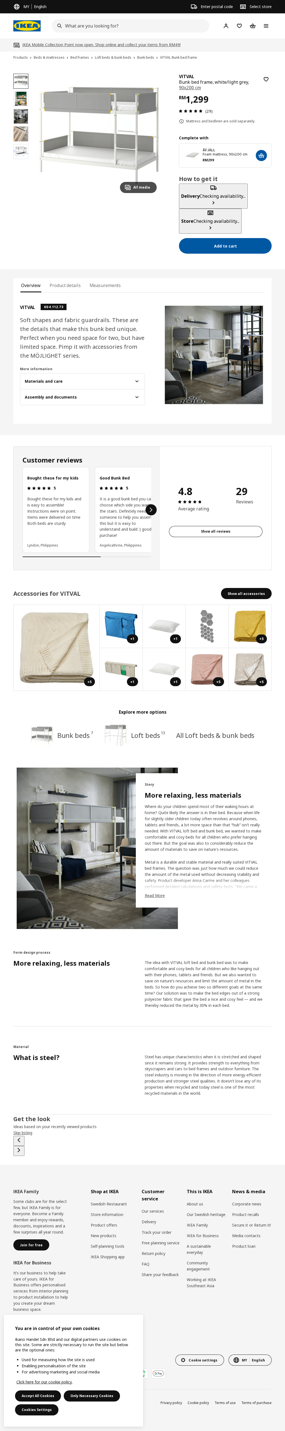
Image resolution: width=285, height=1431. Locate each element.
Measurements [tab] (105, 285)
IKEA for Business (203, 1235)
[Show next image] (150, 135)
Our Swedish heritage (206, 1214)
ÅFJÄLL (209, 150)
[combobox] (129, 26)
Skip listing (22, 1132)
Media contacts (246, 1235)
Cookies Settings (37, 1409)
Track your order (156, 1232)
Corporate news (246, 1204)
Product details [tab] (65, 285)
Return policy (153, 1253)
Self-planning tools (107, 1246)
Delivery (149, 1221)
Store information (107, 1214)
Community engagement (198, 1266)
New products (103, 1235)
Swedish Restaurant (109, 1204)
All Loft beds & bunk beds (215, 735)
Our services (153, 1211)
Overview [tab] (31, 285)
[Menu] (266, 25)
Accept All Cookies (38, 1395)
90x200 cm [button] (190, 87)
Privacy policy (171, 1402)
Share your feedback (160, 1274)
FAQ (145, 1264)
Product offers (104, 1225)
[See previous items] (18, 1141)
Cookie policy (198, 1402)
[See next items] (151, 509)
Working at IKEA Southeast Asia (201, 1282)
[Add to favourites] (266, 79)
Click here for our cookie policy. (44, 1382)
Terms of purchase (256, 1402)
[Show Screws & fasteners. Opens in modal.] (207, 626)
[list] (87, 510)
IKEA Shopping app (108, 1256)
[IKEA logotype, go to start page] (27, 25)
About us (195, 1204)
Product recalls (245, 1214)
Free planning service (161, 1242)
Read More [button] (155, 895)
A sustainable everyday (199, 1249)
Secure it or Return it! (251, 1225)
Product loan (243, 1246)
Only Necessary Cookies (91, 1395)
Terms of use (225, 1402)
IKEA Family (197, 1225)
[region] (99, 135)
